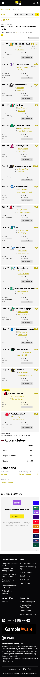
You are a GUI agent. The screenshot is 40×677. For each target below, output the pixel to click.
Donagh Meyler (22, 210)
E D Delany (20, 172)
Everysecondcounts (25, 329)
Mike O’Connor (22, 189)
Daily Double (25, 576)
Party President (18, 414)
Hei (17, 227)
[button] (36, 498)
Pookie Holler (22, 186)
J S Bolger (20, 70)
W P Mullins (21, 111)
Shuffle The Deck (22, 44)
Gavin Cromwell (23, 253)
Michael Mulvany (24, 314)
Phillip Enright (22, 332)
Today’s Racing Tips (28, 563)
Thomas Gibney (17, 399)
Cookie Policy (25, 611)
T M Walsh (20, 49)
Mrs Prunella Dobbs (25, 375)
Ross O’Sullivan (23, 273)
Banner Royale (16, 393)
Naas (3, 14)
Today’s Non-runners (7, 592)
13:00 (28, 14)
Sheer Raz (20, 247)
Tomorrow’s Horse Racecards (9, 581)
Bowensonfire (21, 85)
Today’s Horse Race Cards (10, 564)
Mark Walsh (21, 47)
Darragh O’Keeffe (23, 128)
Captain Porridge (23, 166)
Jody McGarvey (22, 291)
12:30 (16, 14)
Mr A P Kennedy (23, 230)
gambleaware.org (29, 654)
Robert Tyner (22, 335)
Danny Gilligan (23, 149)
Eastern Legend (23, 64)
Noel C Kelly (21, 294)
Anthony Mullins (18, 419)
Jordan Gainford (22, 169)
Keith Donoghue (23, 67)
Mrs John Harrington (24, 212)
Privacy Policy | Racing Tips (26, 606)
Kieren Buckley (23, 250)
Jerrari (18, 207)
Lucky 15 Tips (25, 583)
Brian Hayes (22, 271)
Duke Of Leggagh (23, 309)
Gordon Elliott (21, 90)
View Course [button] (32, 38)
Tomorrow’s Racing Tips (28, 568)
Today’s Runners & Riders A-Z (9, 586)
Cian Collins (22, 151)
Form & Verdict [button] (26, 57)
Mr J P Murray (22, 373)
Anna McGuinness (17, 396)
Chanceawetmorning (25, 288)
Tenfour (20, 370)
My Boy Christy (23, 349)
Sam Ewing (20, 88)
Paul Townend (22, 108)
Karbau (19, 105)
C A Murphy (22, 233)
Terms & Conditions (28, 614)
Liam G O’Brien (23, 355)
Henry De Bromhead (25, 131)
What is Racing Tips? (28, 601)
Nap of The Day (26, 572)
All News (5, 601)
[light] (38, 3)
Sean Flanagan (23, 312)
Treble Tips (24, 579)
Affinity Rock (22, 146)
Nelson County (23, 268)
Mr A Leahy (16, 417)
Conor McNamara (24, 352)
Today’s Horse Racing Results (7, 570)
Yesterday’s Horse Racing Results (9, 575)
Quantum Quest (23, 125)
